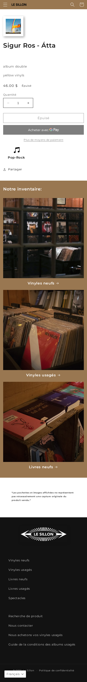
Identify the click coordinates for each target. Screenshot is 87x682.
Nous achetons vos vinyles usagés (35, 635)
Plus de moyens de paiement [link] (43, 139)
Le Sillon (28, 670)
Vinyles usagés (41, 375)
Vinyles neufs (41, 283)
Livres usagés (19, 589)
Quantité (9, 94)
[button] (5, 4)
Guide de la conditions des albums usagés (41, 644)
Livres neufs (41, 467)
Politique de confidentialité (56, 670)
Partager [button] (15, 169)
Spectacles (17, 598)
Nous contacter (20, 625)
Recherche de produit (25, 616)
